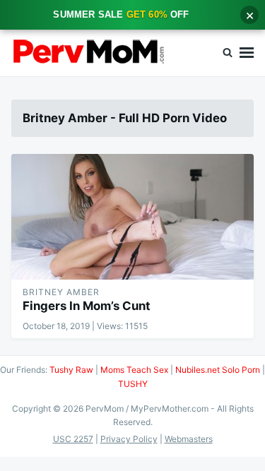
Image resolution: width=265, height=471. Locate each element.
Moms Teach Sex (134, 369)
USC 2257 (73, 439)
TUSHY (133, 383)
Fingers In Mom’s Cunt (87, 306)
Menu (247, 53)
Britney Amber (61, 292)
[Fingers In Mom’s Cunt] (132, 217)
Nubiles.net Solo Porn (217, 369)
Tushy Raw (71, 369)
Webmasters (189, 439)
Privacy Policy (129, 439)
